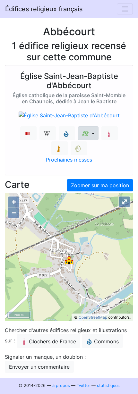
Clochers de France (52, 341)
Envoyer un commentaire (39, 367)
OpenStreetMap (93, 317)
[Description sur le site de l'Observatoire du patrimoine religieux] (79, 148)
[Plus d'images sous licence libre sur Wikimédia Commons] (67, 133)
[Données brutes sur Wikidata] (28, 133)
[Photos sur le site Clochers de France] (109, 133)
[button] (88, 133)
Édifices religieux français (43, 9)
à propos (61, 385)
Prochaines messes (69, 159)
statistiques (108, 385)
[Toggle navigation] (125, 9)
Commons (106, 341)
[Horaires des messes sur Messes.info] (59, 148)
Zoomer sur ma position (100, 185)
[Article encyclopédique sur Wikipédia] (47, 133)
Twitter (83, 385)
